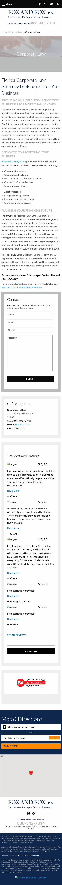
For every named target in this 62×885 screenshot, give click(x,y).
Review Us (31, 651)
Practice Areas (16, 32)
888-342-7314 (43, 23)
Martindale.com (33, 855)
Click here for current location (21, 727)
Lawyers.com (19, 855)
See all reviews (16, 635)
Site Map (47, 851)
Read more (13, 490)
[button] (31, 773)
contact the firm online (30, 287)
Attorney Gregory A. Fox (13, 161)
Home (4, 32)
